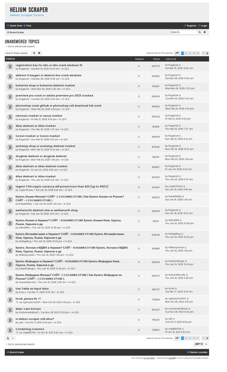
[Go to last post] (180, 65)
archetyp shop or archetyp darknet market (45, 146)
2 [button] (186, 53)
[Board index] (6, 6)
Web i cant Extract (28, 309)
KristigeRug (25, 241)
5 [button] (197, 53)
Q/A (67, 68)
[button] (177, 53)
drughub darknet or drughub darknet (41, 156)
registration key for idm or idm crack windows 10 (49, 65)
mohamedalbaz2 (28, 312)
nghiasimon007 (31, 302)
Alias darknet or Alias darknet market (41, 166)
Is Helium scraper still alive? (35, 319)
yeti (21, 322)
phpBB (171, 358)
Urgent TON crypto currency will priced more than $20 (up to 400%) (62, 186)
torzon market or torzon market (38, 136)
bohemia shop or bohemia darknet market (45, 85)
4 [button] (194, 53)
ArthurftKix (24, 227)
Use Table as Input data (32, 288)
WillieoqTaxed (26, 254)
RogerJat (24, 68)
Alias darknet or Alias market (36, 126)
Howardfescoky (27, 282)
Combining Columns (30, 329)
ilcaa (22, 292)
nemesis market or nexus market (39, 116)
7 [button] (203, 53)
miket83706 (29, 332)
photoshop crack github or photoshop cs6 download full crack (58, 105)
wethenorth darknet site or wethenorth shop (47, 210)
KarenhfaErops (27, 268)
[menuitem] (27, 25)
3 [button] (190, 53)
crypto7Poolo (26, 189)
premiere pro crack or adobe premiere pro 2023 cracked (54, 95)
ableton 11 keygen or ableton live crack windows (48, 75)
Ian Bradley (149, 358)
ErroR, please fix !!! (28, 299)
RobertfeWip (25, 203)
